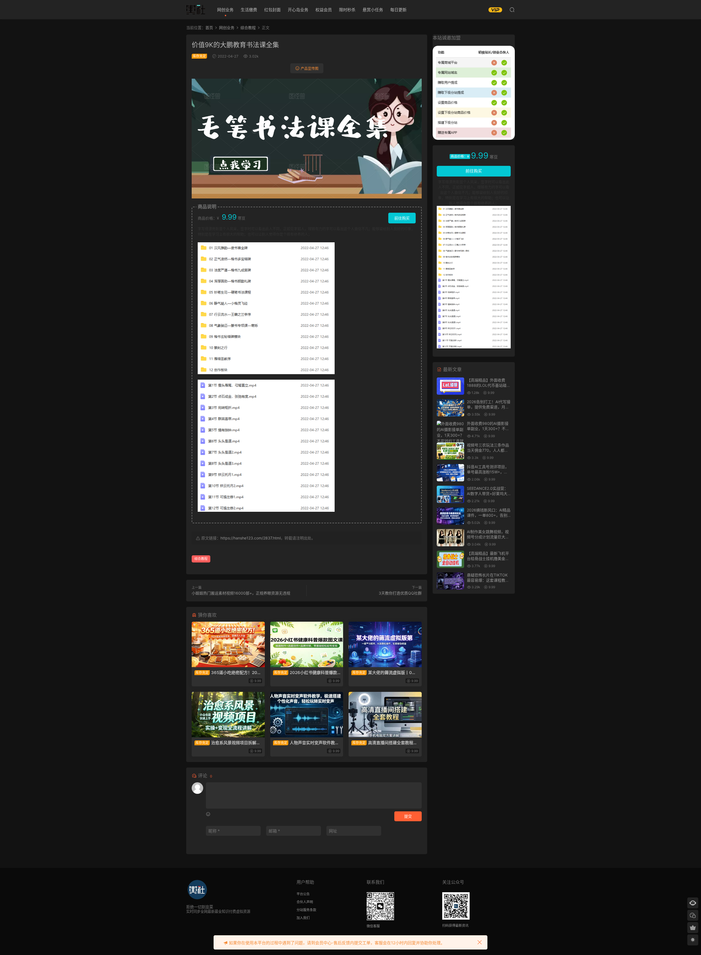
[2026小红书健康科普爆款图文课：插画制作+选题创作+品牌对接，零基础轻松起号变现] (306, 644)
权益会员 (323, 9)
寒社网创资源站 (195, 9)
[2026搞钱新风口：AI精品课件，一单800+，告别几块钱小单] (450, 516)
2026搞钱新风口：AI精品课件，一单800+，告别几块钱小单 (488, 515)
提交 (408, 816)
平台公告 (303, 894)
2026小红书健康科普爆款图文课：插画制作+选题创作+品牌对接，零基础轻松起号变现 (306, 672)
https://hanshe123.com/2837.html (250, 538)
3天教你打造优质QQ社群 (400, 593)
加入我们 (303, 918)
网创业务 (225, 9)
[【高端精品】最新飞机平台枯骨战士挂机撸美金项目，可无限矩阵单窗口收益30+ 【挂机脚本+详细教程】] (450, 559)
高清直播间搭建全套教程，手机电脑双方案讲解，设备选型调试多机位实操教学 (384, 743)
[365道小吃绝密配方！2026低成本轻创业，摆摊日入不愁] (228, 644)
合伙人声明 (305, 902)
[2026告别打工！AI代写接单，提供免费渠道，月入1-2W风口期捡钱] (450, 407)
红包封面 (272, 9)
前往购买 (402, 218)
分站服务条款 (306, 910)
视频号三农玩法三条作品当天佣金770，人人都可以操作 (488, 450)
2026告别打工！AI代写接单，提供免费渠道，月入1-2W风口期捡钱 (488, 407)
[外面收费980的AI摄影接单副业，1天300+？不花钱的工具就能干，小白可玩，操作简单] (450, 438)
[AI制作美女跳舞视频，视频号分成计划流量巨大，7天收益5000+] (450, 537)
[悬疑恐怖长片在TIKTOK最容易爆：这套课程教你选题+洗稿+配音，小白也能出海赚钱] (450, 581)
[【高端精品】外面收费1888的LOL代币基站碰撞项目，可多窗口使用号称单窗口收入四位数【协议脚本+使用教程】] (450, 386)
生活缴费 (249, 9)
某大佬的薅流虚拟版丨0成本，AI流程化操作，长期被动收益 (383, 672)
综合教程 (201, 559)
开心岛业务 (298, 9)
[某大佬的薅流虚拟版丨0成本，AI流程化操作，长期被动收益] (385, 644)
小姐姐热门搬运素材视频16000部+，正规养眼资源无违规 (241, 593)
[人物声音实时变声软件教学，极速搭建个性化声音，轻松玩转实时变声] (306, 714)
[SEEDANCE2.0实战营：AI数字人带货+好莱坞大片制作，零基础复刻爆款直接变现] (450, 494)
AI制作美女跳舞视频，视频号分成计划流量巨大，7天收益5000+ (488, 537)
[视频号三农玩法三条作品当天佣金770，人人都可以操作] (450, 451)
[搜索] (512, 9)
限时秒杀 (347, 9)
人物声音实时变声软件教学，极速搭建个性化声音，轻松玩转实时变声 (306, 743)
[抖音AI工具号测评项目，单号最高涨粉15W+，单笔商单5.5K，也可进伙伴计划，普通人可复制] (450, 472)
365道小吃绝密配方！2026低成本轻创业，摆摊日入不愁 (227, 672)
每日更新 (398, 9)
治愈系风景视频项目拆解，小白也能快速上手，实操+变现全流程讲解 (227, 743)
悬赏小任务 (373, 9)
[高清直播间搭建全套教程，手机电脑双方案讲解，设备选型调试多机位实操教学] (385, 714)
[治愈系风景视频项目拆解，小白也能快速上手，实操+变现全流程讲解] (228, 714)
